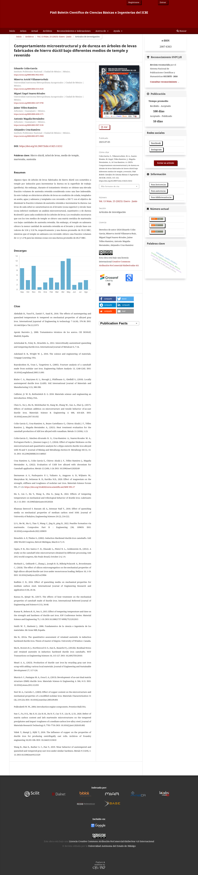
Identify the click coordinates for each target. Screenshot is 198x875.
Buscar (183, 30)
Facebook (156, 143)
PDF (105, 127)
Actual (34, 30)
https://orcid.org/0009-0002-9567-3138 (28, 125)
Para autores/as (158, 191)
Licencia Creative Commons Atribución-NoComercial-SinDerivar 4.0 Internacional (111, 841)
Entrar (163, 2)
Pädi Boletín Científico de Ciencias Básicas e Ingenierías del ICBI (99, 12)
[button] (107, 299)
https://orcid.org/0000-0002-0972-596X (29, 136)
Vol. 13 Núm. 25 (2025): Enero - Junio (54, 36)
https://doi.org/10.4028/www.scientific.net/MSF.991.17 (49, 487)
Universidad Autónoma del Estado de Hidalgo (112, 845)
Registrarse (133, 2)
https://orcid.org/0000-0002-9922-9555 (28, 75)
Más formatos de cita (110, 186)
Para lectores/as (158, 184)
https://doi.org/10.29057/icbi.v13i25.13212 (40, 146)
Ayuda (117, 30)
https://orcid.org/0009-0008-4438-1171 (28, 114)
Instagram (156, 149)
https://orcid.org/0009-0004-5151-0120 (28, 89)
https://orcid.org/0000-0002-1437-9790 (28, 103)
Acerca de (101, 30)
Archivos (47, 30)
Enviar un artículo (165, 163)
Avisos (23, 30)
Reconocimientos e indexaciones (73, 30)
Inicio (12, 30)
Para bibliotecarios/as (161, 197)
